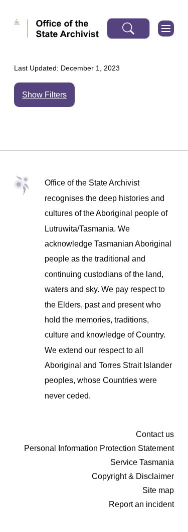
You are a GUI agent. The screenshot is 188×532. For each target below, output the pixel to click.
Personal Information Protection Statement (99, 448)
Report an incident (141, 504)
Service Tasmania (142, 462)
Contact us (155, 434)
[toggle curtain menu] (166, 28)
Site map (158, 490)
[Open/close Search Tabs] (128, 28)
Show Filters (44, 94)
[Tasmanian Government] (21, 29)
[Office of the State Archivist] (67, 29)
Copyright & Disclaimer (133, 476)
